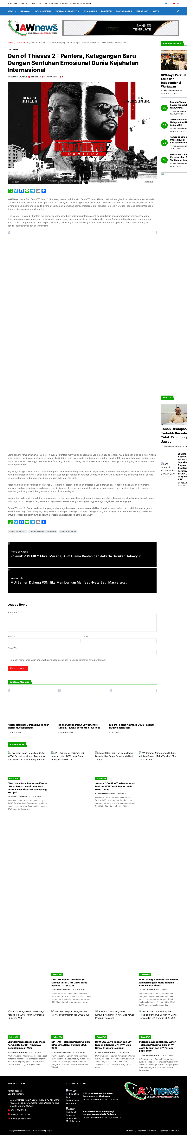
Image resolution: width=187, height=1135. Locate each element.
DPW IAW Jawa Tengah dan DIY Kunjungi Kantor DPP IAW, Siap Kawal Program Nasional (113, 1044)
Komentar (13, 612)
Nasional (25, 11)
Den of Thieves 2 (17, 531)
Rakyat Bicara (124, 11)
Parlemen (106, 11)
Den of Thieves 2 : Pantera (43, 531)
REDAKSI (43, 3)
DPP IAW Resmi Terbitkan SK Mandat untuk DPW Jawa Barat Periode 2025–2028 (69, 982)
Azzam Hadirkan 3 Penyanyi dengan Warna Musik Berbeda (28, 726)
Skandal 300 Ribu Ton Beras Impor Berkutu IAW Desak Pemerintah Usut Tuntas (115, 786)
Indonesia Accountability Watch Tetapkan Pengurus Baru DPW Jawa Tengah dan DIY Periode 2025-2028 (157, 1046)
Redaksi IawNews (19, 77)
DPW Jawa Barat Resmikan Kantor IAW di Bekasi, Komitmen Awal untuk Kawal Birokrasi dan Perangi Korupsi (27, 788)
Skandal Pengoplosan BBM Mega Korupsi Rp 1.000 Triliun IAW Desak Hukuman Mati (26, 1044)
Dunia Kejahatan (68, 531)
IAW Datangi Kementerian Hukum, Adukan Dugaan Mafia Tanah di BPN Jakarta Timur (159, 982)
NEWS (10, 11)
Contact (64, 3)
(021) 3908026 (18, 1110)
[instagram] (178, 3)
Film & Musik (90, 11)
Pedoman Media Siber (80, 3)
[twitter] (170, 3)
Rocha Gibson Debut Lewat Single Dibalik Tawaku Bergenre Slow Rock (79, 726)
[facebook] (166, 3)
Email (87, 636)
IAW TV (155, 11)
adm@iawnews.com (21, 1118)
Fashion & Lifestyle (66, 11)
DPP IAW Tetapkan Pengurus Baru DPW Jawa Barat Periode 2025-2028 (70, 1044)
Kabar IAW (142, 11)
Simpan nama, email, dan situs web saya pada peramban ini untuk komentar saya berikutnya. (58, 660)
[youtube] (174, 3)
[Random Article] (174, 11)
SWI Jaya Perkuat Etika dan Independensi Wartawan (173, 80)
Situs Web (13, 648)
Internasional (43, 11)
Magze (49, 1130)
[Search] (178, 11)
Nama (11, 636)
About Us (53, 3)
